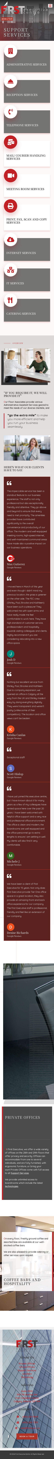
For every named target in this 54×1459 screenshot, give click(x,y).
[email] (27, 1428)
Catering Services (21, 313)
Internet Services (21, 253)
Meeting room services (25, 189)
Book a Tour (7, 19)
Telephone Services (22, 125)
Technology (27, 1377)
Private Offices (27, 1363)
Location (27, 1373)
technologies (11, 1186)
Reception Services (21, 95)
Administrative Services (26, 64)
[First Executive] (24, 13)
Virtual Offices (27, 1367)
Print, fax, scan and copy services (26, 220)
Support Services (20, 1173)
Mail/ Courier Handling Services (25, 156)
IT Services (15, 283)
